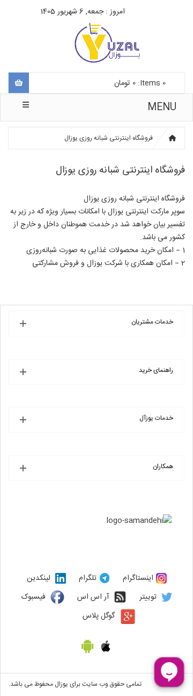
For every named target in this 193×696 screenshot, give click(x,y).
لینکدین (38, 578)
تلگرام (87, 578)
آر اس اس (93, 597)
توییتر (148, 597)
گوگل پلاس (99, 615)
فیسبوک (33, 597)
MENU (161, 107)
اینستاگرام (138, 578)
